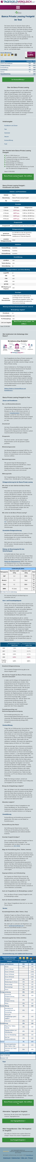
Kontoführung (4, 69)
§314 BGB (17, 846)
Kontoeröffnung (4, 67)
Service (2, 71)
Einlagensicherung (5, 65)
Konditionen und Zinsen (10, 125)
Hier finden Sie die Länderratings (9, 592)
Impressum (6, 1158)
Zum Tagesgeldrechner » (18, 1121)
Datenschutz (16, 1158)
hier (5, 521)
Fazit (5, 144)
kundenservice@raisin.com (16, 925)
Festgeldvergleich (14, 413)
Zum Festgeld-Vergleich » (18, 1140)
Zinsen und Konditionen (6, 63)
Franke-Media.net (29, 1155)
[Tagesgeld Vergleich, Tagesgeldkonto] (18, 2)
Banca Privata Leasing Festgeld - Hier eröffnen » (18, 176)
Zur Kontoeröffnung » (18, 79)
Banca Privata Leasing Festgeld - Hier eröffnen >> (18, 1102)
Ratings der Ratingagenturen (12, 561)
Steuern (6, 136)
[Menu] (18, 7)
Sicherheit (7, 133)
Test (5, 129)
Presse (30, 1158)
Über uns (24, 1158)
